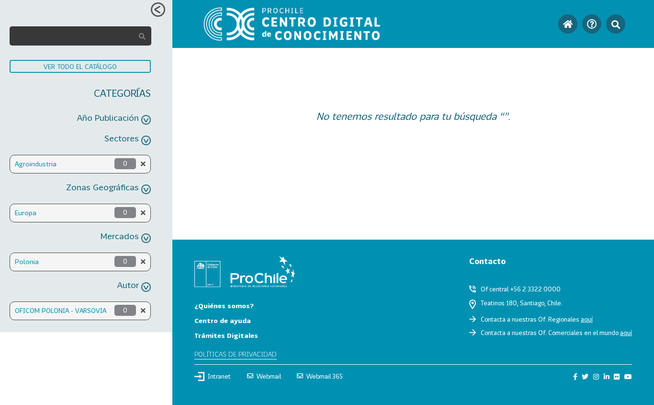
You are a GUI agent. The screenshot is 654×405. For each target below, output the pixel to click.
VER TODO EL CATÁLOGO (80, 66)
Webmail (269, 376)
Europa (25, 212)
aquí (587, 319)
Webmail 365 (324, 376)
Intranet (219, 376)
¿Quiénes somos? (224, 305)
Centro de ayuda (222, 320)
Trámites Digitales (226, 335)
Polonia (27, 261)
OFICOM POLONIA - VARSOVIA (60, 310)
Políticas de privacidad (235, 354)
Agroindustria (35, 164)
